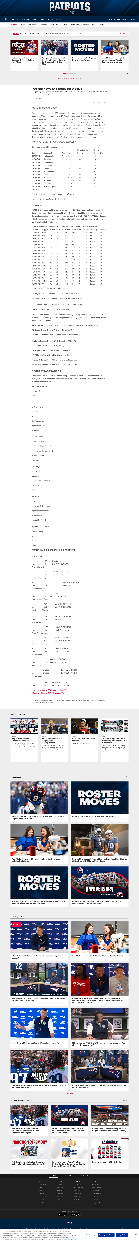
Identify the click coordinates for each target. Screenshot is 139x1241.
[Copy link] (104, 102)
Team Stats (60, 1193)
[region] (69, 1235)
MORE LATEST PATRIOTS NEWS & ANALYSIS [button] (69, 78)
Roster (60, 1184)
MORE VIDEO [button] (69, 1094)
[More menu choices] (61, 19)
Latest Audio (42, 1190)
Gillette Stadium (78, 1199)
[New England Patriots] (69, 1223)
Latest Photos (42, 1193)
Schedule (60, 1199)
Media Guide (97, 1199)
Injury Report (60, 1190)
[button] (64, 73)
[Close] (136, 1235)
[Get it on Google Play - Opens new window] (76, 1215)
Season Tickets (78, 1190)
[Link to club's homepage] (5, 19)
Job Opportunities (96, 1202)
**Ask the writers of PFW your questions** (49, 690)
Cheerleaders (42, 1202)
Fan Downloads (97, 1193)
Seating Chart (77, 1196)
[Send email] (100, 103)
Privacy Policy (71, 1239)
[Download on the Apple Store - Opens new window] (63, 1214)
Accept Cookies (122, 1235)
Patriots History (43, 1199)
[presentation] (128, 74)
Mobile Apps (97, 1196)
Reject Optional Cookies (106, 1235)
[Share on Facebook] (93, 103)
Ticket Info (78, 1184)
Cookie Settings (90, 1235)
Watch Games (77, 1202)
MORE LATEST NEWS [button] (69, 910)
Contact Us (97, 1206)
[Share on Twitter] (97, 103)
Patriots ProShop (96, 1184)
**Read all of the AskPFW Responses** (47, 693)
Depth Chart (60, 1187)
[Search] (105, 19)
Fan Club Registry (96, 1187)
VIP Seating (78, 1193)
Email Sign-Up (97, 1190)
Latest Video (43, 1187)
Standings (60, 1202)
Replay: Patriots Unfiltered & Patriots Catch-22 (34, 34)
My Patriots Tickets (78, 1187)
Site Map (42, 1206)
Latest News (43, 1184)
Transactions (60, 1196)
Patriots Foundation (43, 1196)
